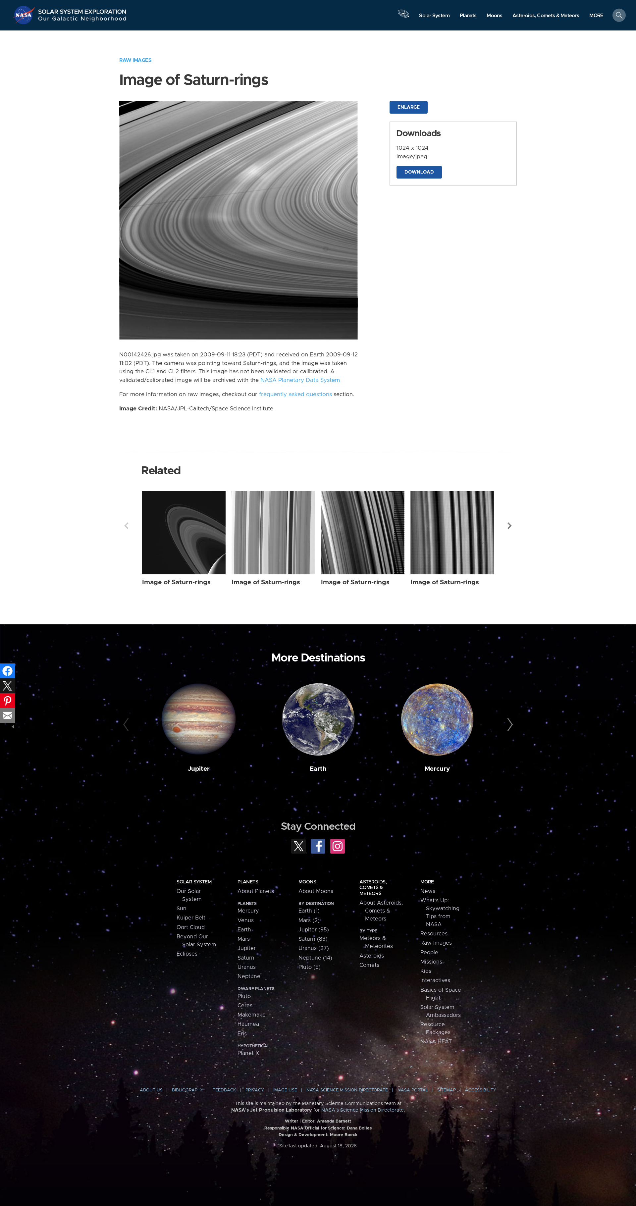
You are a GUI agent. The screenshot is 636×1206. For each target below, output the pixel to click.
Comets (369, 965)
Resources (434, 933)
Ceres (245, 1005)
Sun (181, 908)
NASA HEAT (436, 1041)
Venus (246, 920)
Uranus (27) (313, 948)
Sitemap (446, 1090)
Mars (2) (309, 920)
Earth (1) (309, 911)
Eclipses (187, 954)
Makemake (252, 1015)
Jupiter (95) (313, 929)
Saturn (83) (313, 939)
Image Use (285, 1090)
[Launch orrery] (403, 16)
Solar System (194, 881)
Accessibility (480, 1090)
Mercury (437, 769)
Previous (126, 525)
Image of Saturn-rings (176, 582)
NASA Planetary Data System (300, 380)
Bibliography (187, 1090)
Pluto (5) (309, 967)
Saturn (246, 958)
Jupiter (199, 769)
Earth (318, 769)
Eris (242, 1033)
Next (510, 525)
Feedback (224, 1090)
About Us (151, 1090)
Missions (431, 962)
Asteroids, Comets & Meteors (373, 887)
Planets (248, 881)
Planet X (248, 1053)
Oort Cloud (191, 927)
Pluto (244, 996)
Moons (307, 881)
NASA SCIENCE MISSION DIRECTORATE (347, 1090)
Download (419, 172)
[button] (596, 16)
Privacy (254, 1090)
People (429, 952)
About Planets (256, 891)
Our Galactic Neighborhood (82, 20)
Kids (425, 971)
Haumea (248, 1024)
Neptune (249, 976)
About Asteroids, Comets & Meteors (381, 910)
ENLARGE (409, 107)
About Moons (315, 891)
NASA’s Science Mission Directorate (362, 1110)
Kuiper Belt (191, 917)
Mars (244, 939)
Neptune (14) (315, 958)
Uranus (247, 967)
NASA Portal (413, 1090)
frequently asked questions (295, 394)
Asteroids (371, 956)
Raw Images (135, 60)
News (427, 891)
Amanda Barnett (334, 1121)
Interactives (435, 980)
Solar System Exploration (82, 10)
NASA (25, 15)
